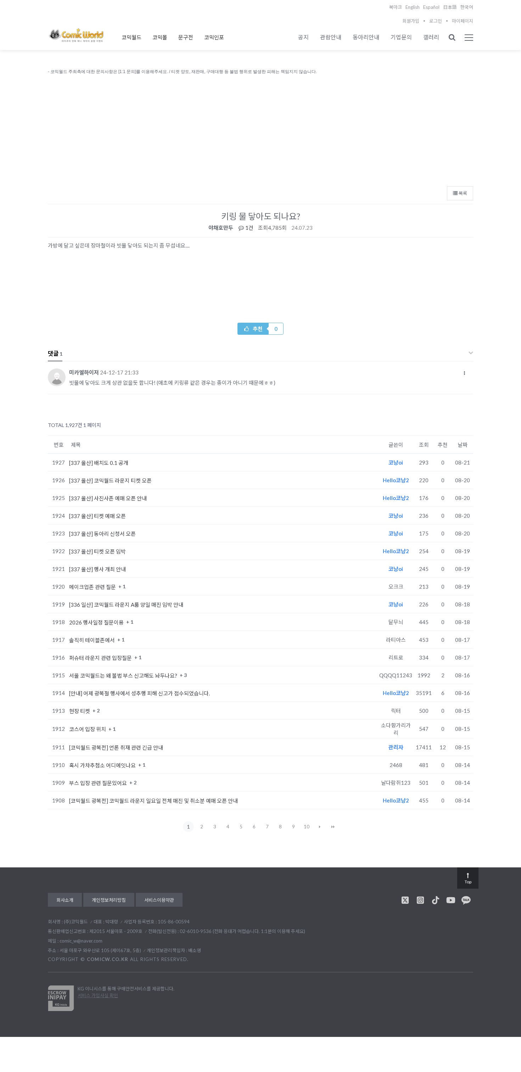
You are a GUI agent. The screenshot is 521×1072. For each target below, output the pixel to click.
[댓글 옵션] (464, 373)
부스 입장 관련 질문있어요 (98, 783)
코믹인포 (214, 37)
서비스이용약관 (159, 900)
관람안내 (330, 37)
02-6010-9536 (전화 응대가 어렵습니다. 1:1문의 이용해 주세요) (242, 931)
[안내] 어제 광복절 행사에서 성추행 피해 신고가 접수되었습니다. (139, 693)
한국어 (466, 7)
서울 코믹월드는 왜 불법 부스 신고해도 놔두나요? (123, 675)
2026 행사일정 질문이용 (97, 622)
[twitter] (405, 900)
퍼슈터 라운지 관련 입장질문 (101, 658)
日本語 (450, 7)
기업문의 (401, 37)
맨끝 (332, 826)
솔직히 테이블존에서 (92, 640)
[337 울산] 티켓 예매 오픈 (97, 516)
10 (306, 826)
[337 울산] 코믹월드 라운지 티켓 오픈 (110, 480)
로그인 (435, 21)
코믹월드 (131, 37)
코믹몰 (159, 37)
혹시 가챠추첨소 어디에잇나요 (103, 765)
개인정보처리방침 (109, 900)
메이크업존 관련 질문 (93, 587)
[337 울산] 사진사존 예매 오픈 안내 (108, 498)
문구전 (185, 37)
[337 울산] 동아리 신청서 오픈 (102, 534)
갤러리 (431, 37)
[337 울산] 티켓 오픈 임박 (97, 551)
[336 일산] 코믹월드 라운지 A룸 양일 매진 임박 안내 (126, 604)
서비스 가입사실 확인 (98, 995)
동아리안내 (366, 37)
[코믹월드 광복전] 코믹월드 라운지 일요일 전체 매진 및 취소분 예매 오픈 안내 (153, 801)
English (412, 7)
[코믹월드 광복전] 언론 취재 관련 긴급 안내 (116, 747)
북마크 (395, 7)
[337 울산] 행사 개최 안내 (97, 569)
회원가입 (410, 21)
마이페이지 (462, 21)
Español (431, 7)
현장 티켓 (80, 711)
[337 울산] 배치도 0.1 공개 (98, 463)
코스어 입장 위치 (88, 729)
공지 (303, 37)
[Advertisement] (260, 128)
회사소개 (64, 900)
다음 (319, 826)
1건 (248, 227)
